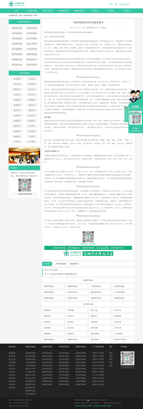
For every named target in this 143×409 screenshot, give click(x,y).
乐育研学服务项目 (24, 22)
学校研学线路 (30, 359)
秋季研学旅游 (17, 54)
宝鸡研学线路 (81, 359)
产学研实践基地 (61, 264)
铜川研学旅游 (119, 286)
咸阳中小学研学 (98, 356)
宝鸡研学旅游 (96, 286)
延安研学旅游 (72, 292)
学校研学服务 (17, 33)
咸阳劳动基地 (64, 356)
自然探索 (17, 79)
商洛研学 (31, 131)
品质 (111, 365)
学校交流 (31, 105)
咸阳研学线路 (81, 356)
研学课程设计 (32, 59)
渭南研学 (17, 121)
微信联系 (136, 112)
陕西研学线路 (81, 347)
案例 (111, 353)
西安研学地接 (17, 28)
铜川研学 (31, 115)
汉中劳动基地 (64, 375)
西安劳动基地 (64, 353)
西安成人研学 (30, 378)
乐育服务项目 (32, 11)
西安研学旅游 (91, 27)
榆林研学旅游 (96, 292)
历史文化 (31, 89)
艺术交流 (31, 79)
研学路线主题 (64, 11)
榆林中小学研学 (98, 372)
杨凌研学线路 (81, 384)
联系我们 (124, 347)
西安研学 (17, 110)
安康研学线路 (81, 378)
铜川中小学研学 (98, 362)
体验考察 (17, 100)
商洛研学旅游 (72, 298)
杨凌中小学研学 (98, 384)
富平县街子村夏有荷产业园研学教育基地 (63, 274)
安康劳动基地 (64, 378)
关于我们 (126, 11)
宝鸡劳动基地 (64, 359)
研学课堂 (110, 11)
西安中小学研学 (98, 353)
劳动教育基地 (28, 15)
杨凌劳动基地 (64, 384)
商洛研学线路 (81, 381)
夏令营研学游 (17, 49)
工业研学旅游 (17, 44)
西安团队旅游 (17, 59)
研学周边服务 (17, 38)
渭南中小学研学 (98, 365)
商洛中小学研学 (98, 381)
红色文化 (17, 94)
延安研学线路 (81, 369)
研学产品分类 (48, 11)
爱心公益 (17, 84)
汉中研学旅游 (119, 292)
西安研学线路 (30, 353)
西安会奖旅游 (17, 65)
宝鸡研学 (17, 115)
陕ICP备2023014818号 (82, 403)
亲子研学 (31, 142)
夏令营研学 (95, 334)
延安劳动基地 (64, 369)
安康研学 (17, 131)
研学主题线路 (24, 73)
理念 (111, 362)
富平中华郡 (53, 270)
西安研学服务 (30, 347)
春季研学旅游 (32, 54)
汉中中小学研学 (98, 375)
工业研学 (31, 136)
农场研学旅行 (74, 264)
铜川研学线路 (81, 362)
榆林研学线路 (81, 372)
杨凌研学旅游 (96, 298)
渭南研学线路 (81, 365)
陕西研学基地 (79, 11)
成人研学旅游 (32, 38)
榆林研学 (17, 126)
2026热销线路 (30, 365)
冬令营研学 (118, 334)
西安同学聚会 (32, 65)
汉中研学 (31, 126)
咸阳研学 (31, 110)
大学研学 (17, 142)
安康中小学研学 (98, 378)
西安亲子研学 (30, 375)
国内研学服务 (32, 28)
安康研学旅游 (49, 298)
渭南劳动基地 (64, 365)
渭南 (35, 15)
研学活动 (95, 11)
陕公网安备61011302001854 (98, 400)
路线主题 (12, 347)
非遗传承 (17, 105)
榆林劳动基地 (64, 372)
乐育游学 (103, 27)
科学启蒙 (31, 84)
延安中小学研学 (98, 369)
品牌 (111, 356)
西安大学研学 (32, 44)
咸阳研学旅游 (72, 286)
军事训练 (31, 100)
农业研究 (31, 94)
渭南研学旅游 (49, 292)
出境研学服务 (32, 33)
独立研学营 (95, 339)
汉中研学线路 (81, 375)
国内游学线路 (30, 356)
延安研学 (31, 121)
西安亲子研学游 (120, 339)
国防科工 (17, 89)
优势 (111, 359)
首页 (16, 11)
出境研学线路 (30, 362)
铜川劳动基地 (64, 362)
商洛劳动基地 (64, 381)
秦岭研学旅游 (119, 298)
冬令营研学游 (32, 49)
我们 (111, 347)
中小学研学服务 (98, 347)
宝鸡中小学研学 (98, 359)
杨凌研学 (17, 136)
